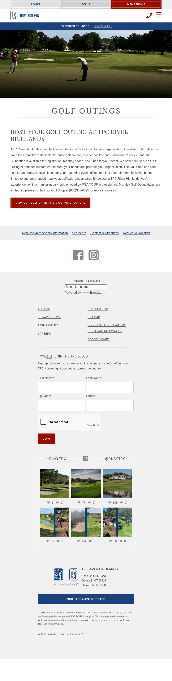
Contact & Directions (104, 233)
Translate (96, 292)
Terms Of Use (48, 325)
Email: (90, 396)
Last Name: (94, 378)
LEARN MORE (103, 26)
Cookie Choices (98, 339)
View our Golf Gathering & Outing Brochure (50, 202)
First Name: (46, 378)
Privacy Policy (49, 317)
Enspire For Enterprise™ (70, 634)
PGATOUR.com (98, 309)
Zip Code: (44, 396)
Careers (44, 333)
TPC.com (44, 309)
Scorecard (79, 233)
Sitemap (94, 317)
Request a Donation (136, 233)
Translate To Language (86, 280)
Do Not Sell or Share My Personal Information (107, 328)
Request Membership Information (45, 233)
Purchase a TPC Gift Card (86, 599)
